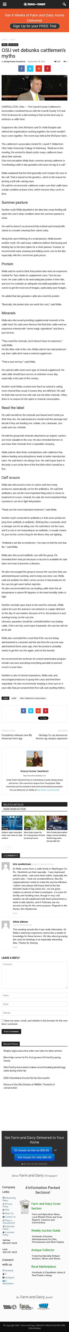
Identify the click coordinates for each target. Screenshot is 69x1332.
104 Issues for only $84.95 (34, 1157)
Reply (15, 913)
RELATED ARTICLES (14, 804)
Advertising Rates (9, 1199)
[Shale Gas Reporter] (26, 1309)
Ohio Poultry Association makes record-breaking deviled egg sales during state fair (34, 1069)
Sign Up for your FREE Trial (34, 26)
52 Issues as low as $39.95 (31, 1150)
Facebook (8, 1271)
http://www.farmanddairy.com (34, 776)
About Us (8, 1213)
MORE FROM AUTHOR (15, 809)
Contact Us (10, 1217)
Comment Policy (8, 1233)
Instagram (9, 1278)
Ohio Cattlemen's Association (33, 698)
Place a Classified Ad (9, 1221)
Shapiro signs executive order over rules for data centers (12, 835)
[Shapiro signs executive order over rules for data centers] (12, 823)
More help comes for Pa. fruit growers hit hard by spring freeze (34, 835)
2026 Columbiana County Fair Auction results (27, 1078)
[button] (64, 4)
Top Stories (13, 45)
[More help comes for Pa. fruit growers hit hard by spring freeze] (34, 823)
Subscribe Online (8, 1227)
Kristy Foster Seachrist (14, 61)
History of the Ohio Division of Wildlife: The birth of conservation (29, 1086)
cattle (13, 698)
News (5, 45)
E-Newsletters (8, 1282)
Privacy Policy (7, 1205)
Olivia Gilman (20, 922)
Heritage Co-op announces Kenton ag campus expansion (51, 737)
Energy (5, 828)
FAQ (6, 1210)
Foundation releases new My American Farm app (17, 737)
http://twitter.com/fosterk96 (48, 790)
